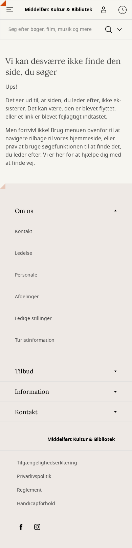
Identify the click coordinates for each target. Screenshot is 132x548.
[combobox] (66, 29)
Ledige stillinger (33, 318)
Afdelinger (27, 296)
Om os (24, 211)
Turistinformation (34, 340)
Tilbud (24, 371)
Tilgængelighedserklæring (47, 462)
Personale (26, 275)
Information (32, 391)
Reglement (29, 490)
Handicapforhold (36, 503)
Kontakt (23, 231)
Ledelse (23, 253)
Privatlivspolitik (34, 476)
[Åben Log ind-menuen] (103, 9)
